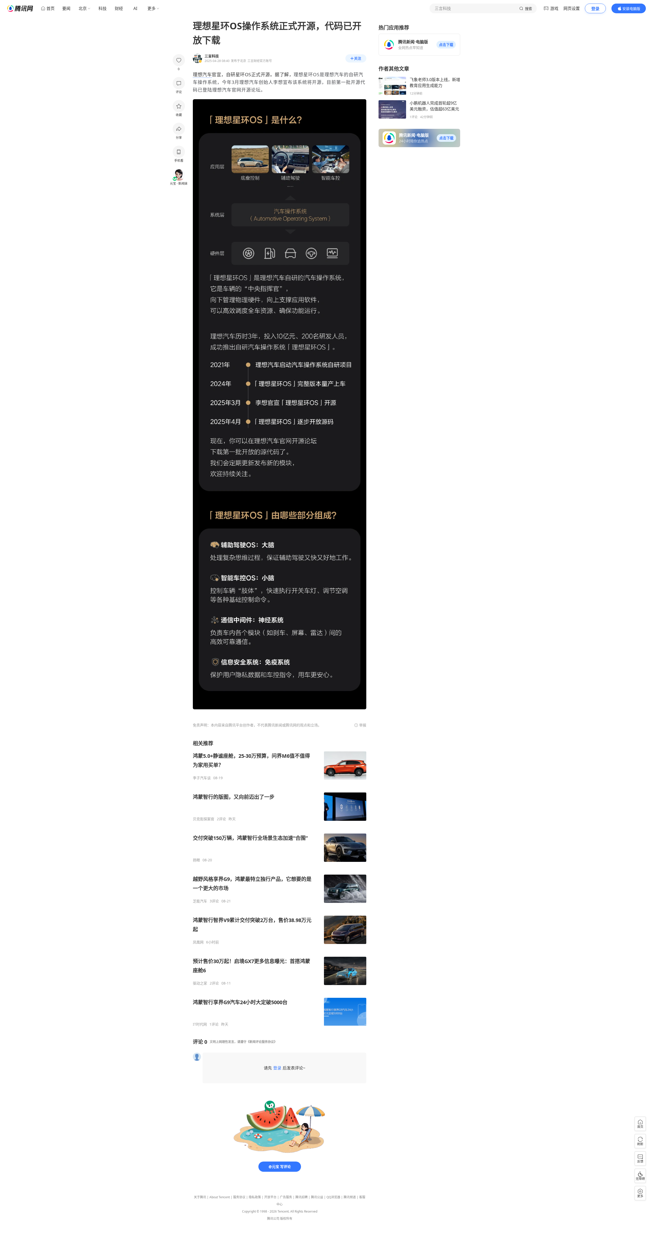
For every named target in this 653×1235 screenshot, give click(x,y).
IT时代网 (200, 1024)
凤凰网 (198, 942)
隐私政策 (255, 1197)
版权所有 (286, 1218)
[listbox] (279, 883)
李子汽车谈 (202, 778)
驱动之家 (200, 983)
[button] (446, 44)
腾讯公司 (273, 1218)
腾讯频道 (350, 1197)
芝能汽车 (200, 901)
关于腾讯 (200, 1197)
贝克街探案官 (203, 819)
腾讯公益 (317, 1197)
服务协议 (239, 1197)
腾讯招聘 (301, 1197)
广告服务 (286, 1197)
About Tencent (219, 1197)
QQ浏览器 (333, 1197)
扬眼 (196, 860)
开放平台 (270, 1197)
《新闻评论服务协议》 (261, 1042)
